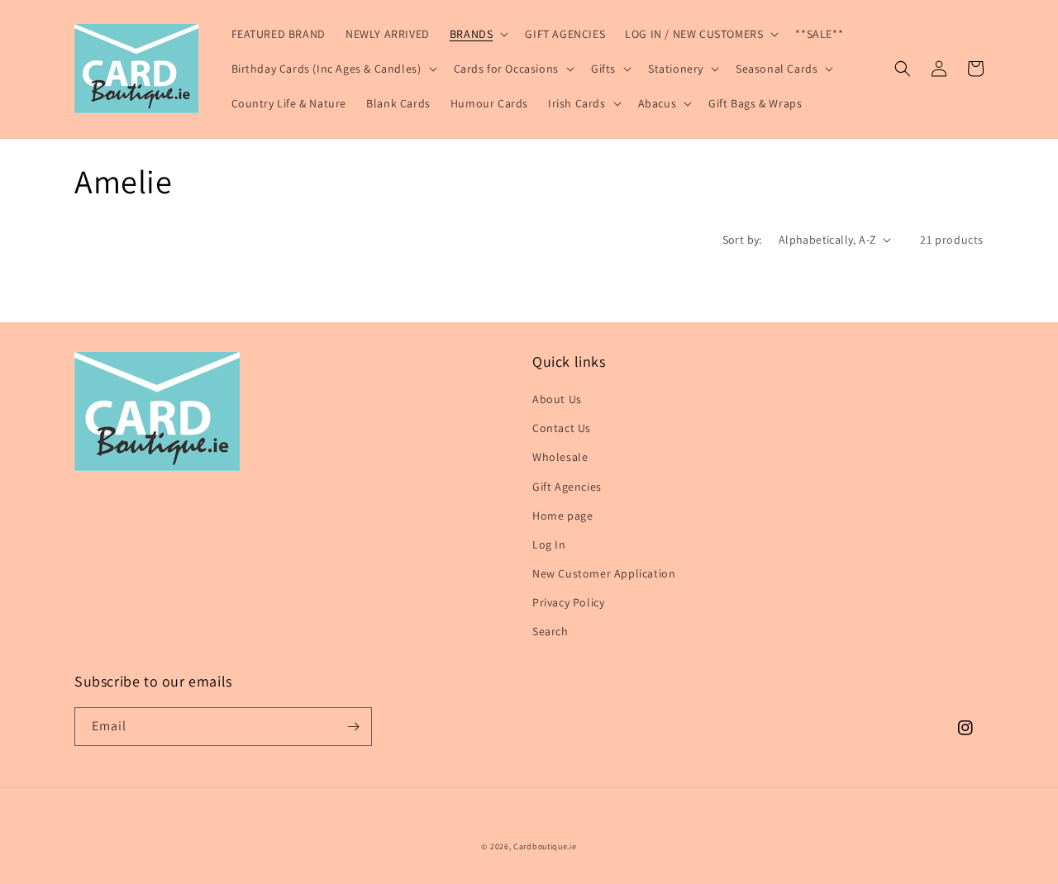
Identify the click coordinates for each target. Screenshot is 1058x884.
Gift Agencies (567, 486)
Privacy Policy (568, 602)
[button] (478, 34)
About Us (557, 399)
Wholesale (560, 456)
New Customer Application (603, 573)
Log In (549, 544)
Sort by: (742, 239)
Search (550, 631)
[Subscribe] (353, 726)
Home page (562, 515)
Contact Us (561, 428)
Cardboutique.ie (545, 846)
